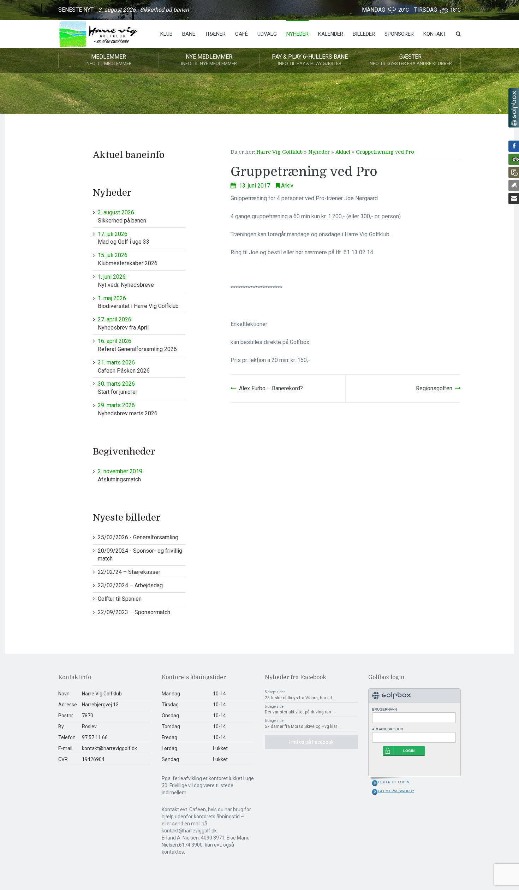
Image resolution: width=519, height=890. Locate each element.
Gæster (410, 59)
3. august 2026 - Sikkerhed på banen (143, 9)
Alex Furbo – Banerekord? (271, 388)
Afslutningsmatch (120, 475)
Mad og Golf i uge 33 (123, 238)
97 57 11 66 (95, 737)
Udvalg (267, 34)
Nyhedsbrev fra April (123, 323)
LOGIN (408, 751)
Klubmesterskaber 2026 (127, 259)
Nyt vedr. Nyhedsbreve (126, 280)
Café (241, 34)
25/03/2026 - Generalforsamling (138, 537)
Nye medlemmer (209, 59)
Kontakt (434, 34)
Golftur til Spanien (120, 598)
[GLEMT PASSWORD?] (374, 792)
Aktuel (342, 152)
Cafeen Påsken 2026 (124, 366)
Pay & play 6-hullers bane (310, 59)
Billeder (364, 34)
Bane (188, 34)
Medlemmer (108, 59)
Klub (166, 34)
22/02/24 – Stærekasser (129, 572)
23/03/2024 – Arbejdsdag (130, 585)
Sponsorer (399, 34)
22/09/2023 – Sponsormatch (134, 612)
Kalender (330, 34)
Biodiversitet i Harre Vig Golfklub (138, 302)
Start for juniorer (117, 387)
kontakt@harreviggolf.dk (109, 748)
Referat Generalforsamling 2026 (137, 345)
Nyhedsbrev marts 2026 (127, 409)
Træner (215, 34)
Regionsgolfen (434, 388)
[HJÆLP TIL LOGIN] (374, 783)
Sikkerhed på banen (122, 216)
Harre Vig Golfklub (279, 152)
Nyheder (297, 34)
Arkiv (287, 185)
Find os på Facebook (311, 742)
